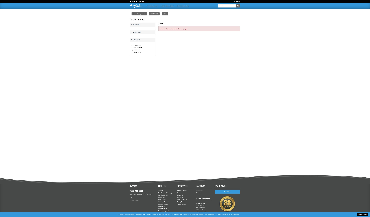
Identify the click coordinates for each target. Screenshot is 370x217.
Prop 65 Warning (181, 204)
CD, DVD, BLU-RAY (163, 195)
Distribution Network (201, 210)
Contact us (180, 195)
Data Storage (161, 197)
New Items (137, 50)
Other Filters (136, 40)
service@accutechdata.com (141, 194)
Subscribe (227, 192)
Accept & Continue (362, 214)
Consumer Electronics (164, 202)
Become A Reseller (183, 6)
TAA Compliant (138, 47)
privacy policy (224, 214)
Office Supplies (162, 199)
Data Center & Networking (165, 193)
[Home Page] (131, 1)
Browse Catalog (152, 6)
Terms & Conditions (182, 199)
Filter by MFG (136, 25)
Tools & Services (167, 6)
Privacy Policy (181, 202)
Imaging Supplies (162, 209)
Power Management (163, 211)
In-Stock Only (137, 45)
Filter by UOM (137, 32)
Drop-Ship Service (200, 207)
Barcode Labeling (200, 203)
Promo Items (137, 52)
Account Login (200, 190)
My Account (199, 193)
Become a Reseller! (182, 190)
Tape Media (161, 190)
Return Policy (180, 197)
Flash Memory (162, 206)
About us (179, 193)
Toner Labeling (200, 205)
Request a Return (134, 200)
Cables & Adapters (163, 204)
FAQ (131, 198)
